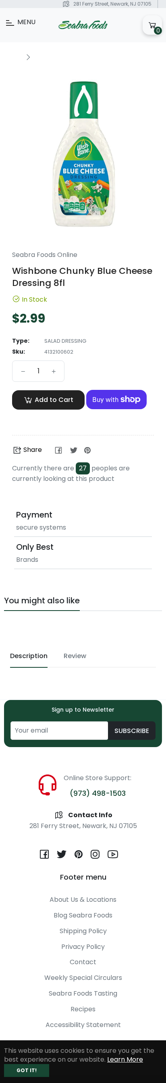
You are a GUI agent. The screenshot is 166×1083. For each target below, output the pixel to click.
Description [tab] (29, 656)
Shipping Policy (83, 931)
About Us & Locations (83, 899)
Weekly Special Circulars (83, 977)
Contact (83, 962)
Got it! (27, 1070)
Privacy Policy (83, 946)
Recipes (83, 1009)
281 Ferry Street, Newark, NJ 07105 (112, 3)
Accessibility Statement (83, 1024)
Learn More (125, 1059)
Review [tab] (75, 656)
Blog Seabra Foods (83, 915)
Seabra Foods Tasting (83, 993)
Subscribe (131, 730)
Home (12, 56)
